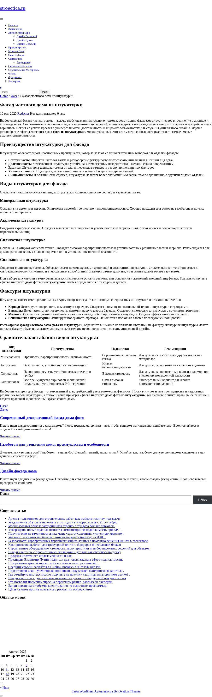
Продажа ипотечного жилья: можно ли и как (40, 556)
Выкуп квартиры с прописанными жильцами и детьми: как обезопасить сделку (64, 552)
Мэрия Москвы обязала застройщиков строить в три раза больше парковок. (61, 526)
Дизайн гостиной (27, 36)
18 (7, 674)
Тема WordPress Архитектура (106, 691)
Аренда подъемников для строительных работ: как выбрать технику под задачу (64, 518)
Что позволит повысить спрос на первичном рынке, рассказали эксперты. (60, 582)
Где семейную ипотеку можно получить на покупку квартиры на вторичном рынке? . (69, 574)
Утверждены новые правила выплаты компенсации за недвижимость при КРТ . (65, 529)
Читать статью (10, 436)
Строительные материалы (23, 69)
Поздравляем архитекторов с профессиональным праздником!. (52, 563)
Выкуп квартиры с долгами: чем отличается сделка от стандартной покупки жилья (67, 578)
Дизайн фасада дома (18, 471)
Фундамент (15, 77)
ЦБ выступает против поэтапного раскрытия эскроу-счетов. (50, 589)
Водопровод (24, 62)
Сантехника (15, 58)
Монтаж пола (16, 51)
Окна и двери (16, 54)
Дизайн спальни (26, 43)
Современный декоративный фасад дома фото (42, 417)
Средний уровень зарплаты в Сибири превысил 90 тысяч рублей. (54, 567)
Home (4, 96)
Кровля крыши (17, 47)
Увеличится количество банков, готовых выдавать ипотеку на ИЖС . (57, 537)
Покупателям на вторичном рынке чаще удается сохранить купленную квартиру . (66, 533)
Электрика (14, 81)
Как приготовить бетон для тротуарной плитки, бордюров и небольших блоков (64, 544)
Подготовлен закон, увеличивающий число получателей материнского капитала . (66, 570)
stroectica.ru (12, 8)
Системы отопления (20, 66)
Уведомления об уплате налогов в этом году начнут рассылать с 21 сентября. (62, 522)
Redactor (23, 113)
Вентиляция (15, 28)
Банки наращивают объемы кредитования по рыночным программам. (57, 585)
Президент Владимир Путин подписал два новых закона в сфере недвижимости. (65, 559)
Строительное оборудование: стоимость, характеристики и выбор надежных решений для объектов (78, 548)
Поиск (44, 92)
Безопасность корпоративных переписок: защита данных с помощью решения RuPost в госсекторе (78, 541)
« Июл (4, 687)
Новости (13, 25)
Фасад (12, 73)
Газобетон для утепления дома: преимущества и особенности (54, 444)
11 (7, 669)
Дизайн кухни (25, 40)
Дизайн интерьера (19, 32)
